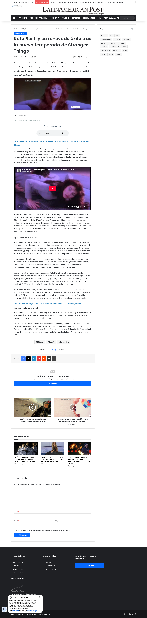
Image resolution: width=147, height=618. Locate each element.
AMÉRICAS (23, 18)
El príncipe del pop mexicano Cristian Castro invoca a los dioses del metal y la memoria (26, 459)
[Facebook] (23, 358)
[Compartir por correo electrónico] (49, 358)
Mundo (125, 50)
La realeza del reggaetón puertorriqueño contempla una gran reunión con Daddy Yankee (79, 460)
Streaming (64, 342)
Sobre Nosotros (17, 562)
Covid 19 (103, 43)
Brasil (111, 36)
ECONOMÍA (55, 18)
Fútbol (124, 47)
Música (40, 342)
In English (112, 18)
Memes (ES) (116, 50)
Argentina (104, 36)
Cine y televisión (106, 39)
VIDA (106, 18)
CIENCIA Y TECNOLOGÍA (92, 18)
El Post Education (50, 569)
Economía (104, 47)
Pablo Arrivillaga (19, 57)
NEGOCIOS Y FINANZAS (39, 18)
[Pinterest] (39, 358)
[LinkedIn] (34, 358)
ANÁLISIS (65, 18)
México (103, 54)
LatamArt (48, 562)
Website (57, 521)
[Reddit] (44, 358)
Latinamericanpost (45, 614)
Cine (117, 36)
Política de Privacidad (19, 569)
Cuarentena (113, 43)
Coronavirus (126, 39)
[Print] (54, 358)
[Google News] (57, 349)
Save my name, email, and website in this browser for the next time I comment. (43, 530)
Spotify (52, 342)
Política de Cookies (18, 573)
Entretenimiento (30, 29)
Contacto (15, 566)
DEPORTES (76, 18)
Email (16, 521)
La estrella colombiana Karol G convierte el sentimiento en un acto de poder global (52, 459)
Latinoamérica (105, 50)
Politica (118, 54)
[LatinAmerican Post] (73, 9)
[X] (28, 358)
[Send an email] (25, 57)
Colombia (117, 39)
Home (17, 29)
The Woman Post (50, 566)
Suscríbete (53, 383)
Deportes (122, 43)
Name (16, 512)
